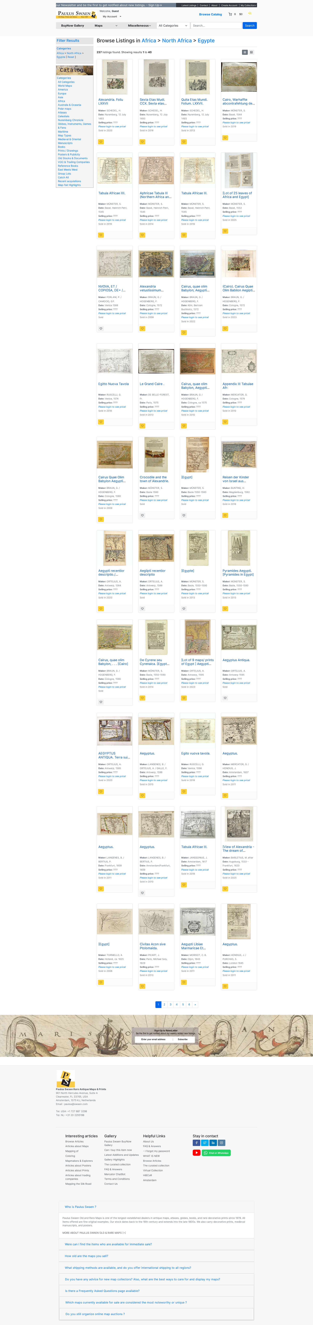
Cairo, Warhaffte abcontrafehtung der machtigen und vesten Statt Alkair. (238, 105)
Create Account (229, 5)
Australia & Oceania (69, 104)
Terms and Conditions (117, 1178)
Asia (60, 97)
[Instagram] (221, 1143)
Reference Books (68, 165)
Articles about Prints (77, 1170)
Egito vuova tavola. (195, 753)
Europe (62, 93)
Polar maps (64, 108)
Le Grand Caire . (152, 384)
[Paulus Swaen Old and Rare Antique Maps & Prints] (76, 14)
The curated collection (117, 1164)
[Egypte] (187, 571)
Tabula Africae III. (194, 193)
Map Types (64, 135)
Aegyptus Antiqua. (236, 660)
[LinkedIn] (213, 1143)
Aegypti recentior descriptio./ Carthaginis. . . (111, 574)
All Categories (66, 81)
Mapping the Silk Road (78, 1183)
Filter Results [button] (68, 40)
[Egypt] (186, 477)
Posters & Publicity (69, 154)
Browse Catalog (210, 14)
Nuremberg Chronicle (70, 120)
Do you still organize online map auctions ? (95, 1314)
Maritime (63, 131)
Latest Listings (189, 5)
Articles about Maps (77, 1146)
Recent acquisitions (69, 181)
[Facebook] (196, 1143)
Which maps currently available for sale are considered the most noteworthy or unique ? (126, 1302)
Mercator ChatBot (114, 1174)
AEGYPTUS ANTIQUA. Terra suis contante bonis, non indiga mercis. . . (113, 759)
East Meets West (68, 169)
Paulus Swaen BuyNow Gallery (117, 1143)
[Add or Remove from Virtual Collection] (101, 141)
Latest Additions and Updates (121, 1154)
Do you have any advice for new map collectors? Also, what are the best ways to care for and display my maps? (142, 1279)
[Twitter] (205, 1143)
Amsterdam (149, 1180)
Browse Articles (74, 1141)
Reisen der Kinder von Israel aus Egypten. (236, 481)
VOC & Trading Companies (74, 161)
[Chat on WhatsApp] (216, 1152)
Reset (71, 56)
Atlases (62, 112)
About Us (148, 1141)
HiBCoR (147, 1175)
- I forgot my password (156, 1151)
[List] (251, 52)
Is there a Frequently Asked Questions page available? (102, 1291)
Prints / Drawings (68, 150)
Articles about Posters (78, 1165)
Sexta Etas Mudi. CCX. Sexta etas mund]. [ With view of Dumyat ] (156, 105)
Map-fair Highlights (69, 184)
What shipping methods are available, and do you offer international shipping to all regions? (128, 1267)
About (214, 5)
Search (249, 25)
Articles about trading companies (77, 1177)
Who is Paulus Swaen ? (80, 1207)
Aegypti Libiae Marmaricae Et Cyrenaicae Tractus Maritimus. (195, 949)
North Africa (74, 53)
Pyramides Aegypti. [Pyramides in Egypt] (238, 572)
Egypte (61, 56)
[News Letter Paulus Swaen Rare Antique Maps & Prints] (156, 1035)
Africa (60, 53)
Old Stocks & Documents (72, 158)
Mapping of (71, 1151)
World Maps (65, 85)
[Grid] (245, 52)
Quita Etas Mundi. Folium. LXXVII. (194, 101)
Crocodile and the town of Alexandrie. (154, 479)
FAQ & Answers (113, 1169)
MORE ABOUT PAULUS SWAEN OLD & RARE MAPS (92, 1232)
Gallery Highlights (114, 1159)
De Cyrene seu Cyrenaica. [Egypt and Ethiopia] (153, 663)
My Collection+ (248, 5)
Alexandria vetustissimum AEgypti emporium (154, 290)
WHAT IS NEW (151, 1155)
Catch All (63, 177)
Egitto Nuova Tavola (113, 384)
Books (61, 146)
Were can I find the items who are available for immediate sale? (108, 1244)
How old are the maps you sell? (86, 1256)
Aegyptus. (147, 753)
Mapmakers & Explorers (79, 1160)
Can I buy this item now (118, 1150)
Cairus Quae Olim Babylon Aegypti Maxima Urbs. (111, 481)
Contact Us (111, 1183)
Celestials (63, 116)
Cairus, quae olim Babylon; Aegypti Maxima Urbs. (194, 290)
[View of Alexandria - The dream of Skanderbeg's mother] (238, 852)
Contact (204, 5)
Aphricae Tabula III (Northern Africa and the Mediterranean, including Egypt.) (155, 198)
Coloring (70, 1155)
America (63, 89)
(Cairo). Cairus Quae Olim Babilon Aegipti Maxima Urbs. (238, 290)
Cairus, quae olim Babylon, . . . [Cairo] (113, 662)
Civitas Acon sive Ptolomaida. (153, 946)
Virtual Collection (153, 1170)
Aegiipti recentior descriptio (153, 572)
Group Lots (64, 173)
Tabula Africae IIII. (111, 193)
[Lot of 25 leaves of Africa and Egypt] (237, 195)
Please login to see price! (112, 126)
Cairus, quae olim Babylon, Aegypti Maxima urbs (194, 387)
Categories (64, 48)
